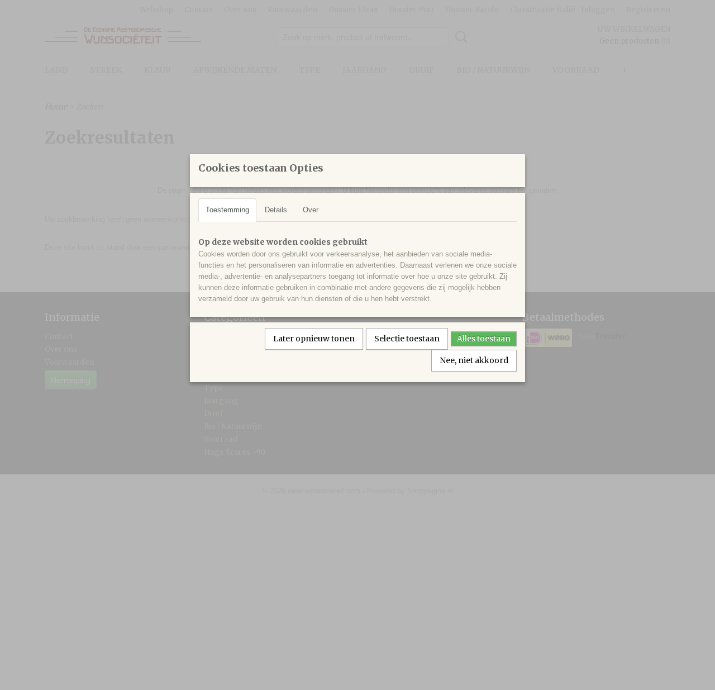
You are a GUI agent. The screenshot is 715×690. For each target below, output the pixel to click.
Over (310, 210)
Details (276, 210)
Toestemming (227, 210)
